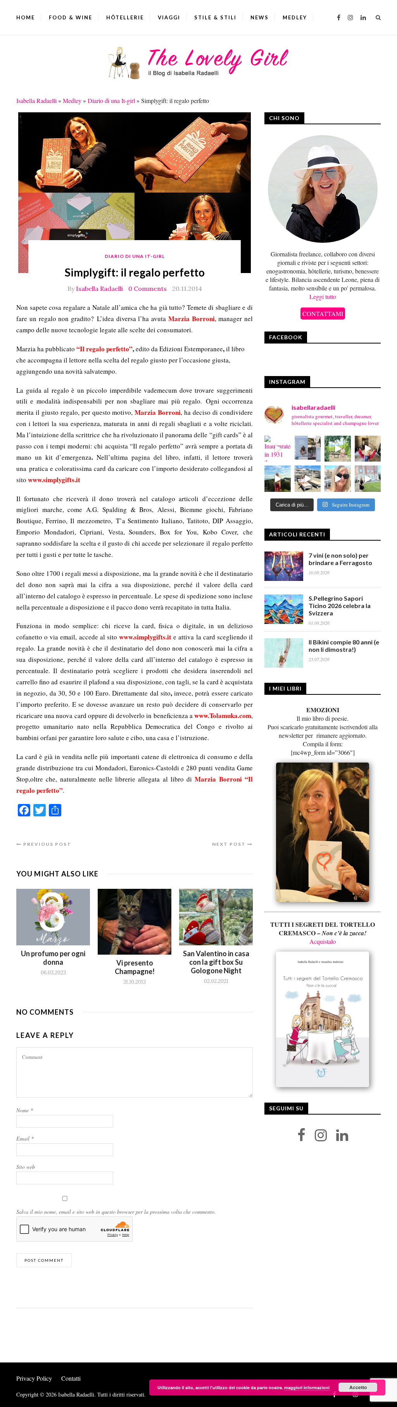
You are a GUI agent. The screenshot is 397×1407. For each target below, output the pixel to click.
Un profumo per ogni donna (53, 957)
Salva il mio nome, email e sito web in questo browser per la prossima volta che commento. (116, 1211)
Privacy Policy (34, 1378)
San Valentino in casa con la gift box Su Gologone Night (216, 962)
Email (25, 1138)
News (259, 17)
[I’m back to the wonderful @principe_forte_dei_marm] (338, 479)
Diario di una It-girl (111, 100)
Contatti (71, 1378)
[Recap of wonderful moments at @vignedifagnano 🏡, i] (338, 449)
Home (25, 17)
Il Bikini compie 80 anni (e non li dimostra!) (344, 645)
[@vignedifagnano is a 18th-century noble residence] (368, 449)
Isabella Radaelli (36, 100)
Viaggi (169, 17)
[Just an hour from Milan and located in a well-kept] (368, 479)
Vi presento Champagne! (135, 967)
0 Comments (147, 288)
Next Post (229, 844)
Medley (295, 17)
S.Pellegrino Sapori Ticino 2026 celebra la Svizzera (340, 605)
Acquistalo (322, 941)
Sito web (25, 1166)
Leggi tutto (322, 296)
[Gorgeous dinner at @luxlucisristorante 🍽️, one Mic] (277, 479)
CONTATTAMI (322, 313)
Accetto (358, 1387)
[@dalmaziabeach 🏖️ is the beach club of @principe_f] (308, 479)
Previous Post (46, 844)
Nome (24, 1110)
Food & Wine (70, 17)
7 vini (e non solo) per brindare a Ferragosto (340, 558)
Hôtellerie (125, 17)
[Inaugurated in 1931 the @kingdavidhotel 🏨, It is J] (277, 449)
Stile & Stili (215, 17)
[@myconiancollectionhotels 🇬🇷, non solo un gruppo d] (308, 449)
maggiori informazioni (307, 1387)
